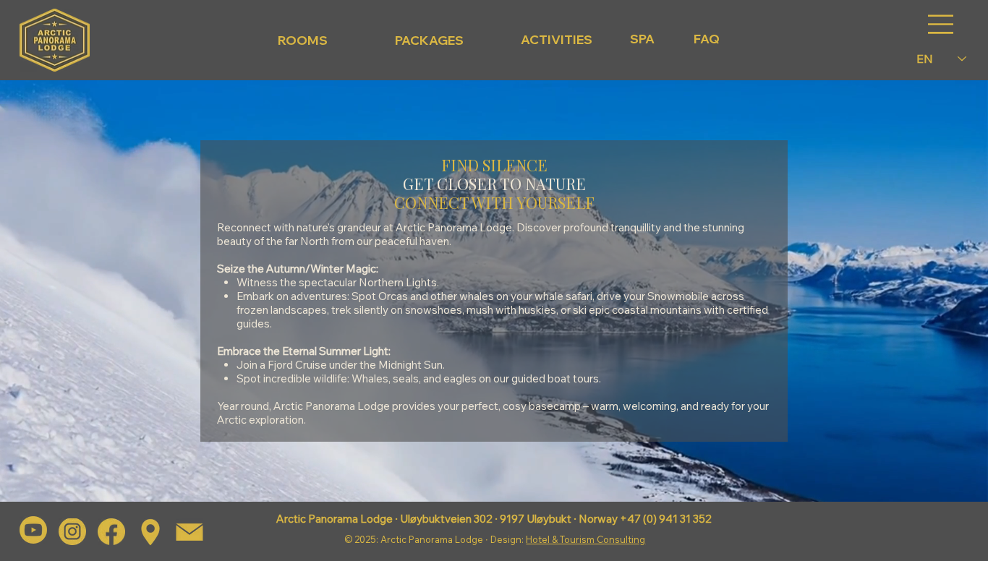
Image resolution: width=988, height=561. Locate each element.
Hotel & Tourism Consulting (585, 539)
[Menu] (941, 24)
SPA (642, 38)
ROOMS (303, 40)
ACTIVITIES (556, 39)
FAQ (707, 38)
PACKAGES (429, 40)
